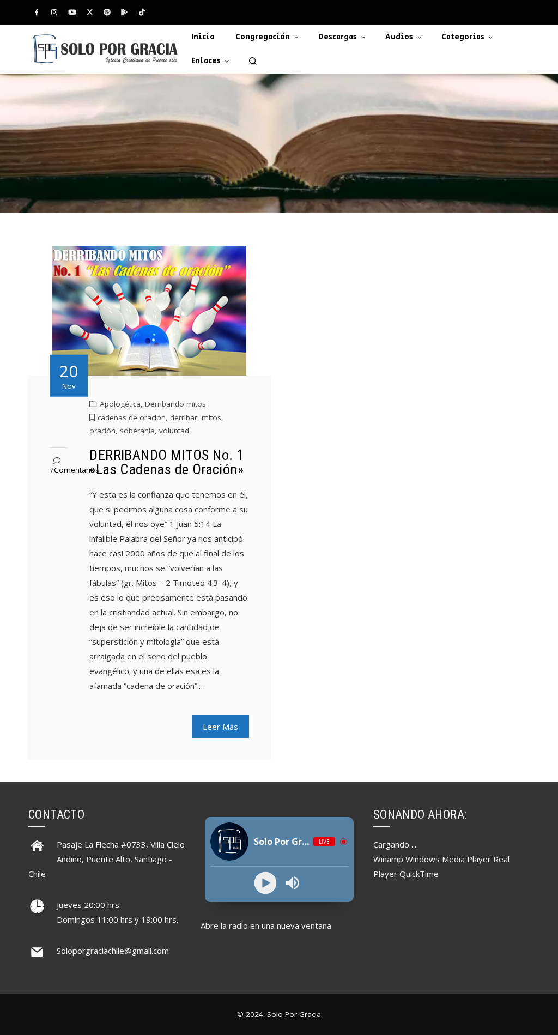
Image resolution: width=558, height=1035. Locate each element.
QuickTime (419, 873)
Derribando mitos (175, 404)
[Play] (266, 883)
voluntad (174, 430)
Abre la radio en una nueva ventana (266, 925)
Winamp (388, 859)
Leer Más (220, 726)
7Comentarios (74, 470)
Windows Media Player (448, 859)
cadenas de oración (132, 417)
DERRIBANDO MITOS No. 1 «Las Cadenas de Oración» (166, 462)
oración (102, 430)
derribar (183, 417)
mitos (211, 417)
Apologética (120, 404)
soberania (137, 430)
